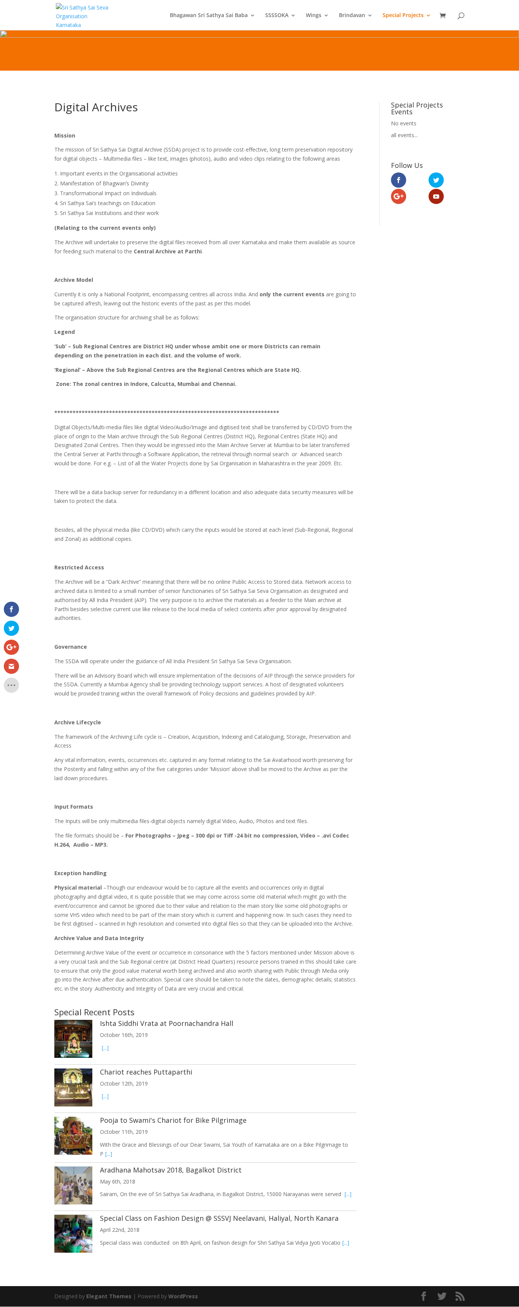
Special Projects (403, 16)
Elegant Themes (108, 1296)
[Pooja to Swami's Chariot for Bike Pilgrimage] (73, 1137)
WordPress (183, 1296)
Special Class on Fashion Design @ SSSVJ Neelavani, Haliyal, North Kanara (219, 1218)
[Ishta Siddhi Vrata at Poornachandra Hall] (73, 1040)
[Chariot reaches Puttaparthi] (73, 1088)
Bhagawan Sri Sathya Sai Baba (209, 16)
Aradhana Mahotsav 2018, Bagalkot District (171, 1169)
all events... (404, 135)
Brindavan (352, 16)
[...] (105, 1047)
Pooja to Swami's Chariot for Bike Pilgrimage (173, 1120)
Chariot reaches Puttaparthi (146, 1071)
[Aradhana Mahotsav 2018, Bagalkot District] (73, 1186)
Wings (313, 16)
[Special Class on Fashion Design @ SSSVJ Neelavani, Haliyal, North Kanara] (73, 1235)
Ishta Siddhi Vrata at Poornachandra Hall (166, 1023)
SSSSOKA (276, 16)
